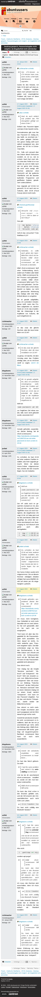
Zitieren (34, 62)
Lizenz (3, 987)
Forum (13, 19)
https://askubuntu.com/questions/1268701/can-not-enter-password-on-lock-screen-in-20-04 (29, 612)
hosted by (4, 2)
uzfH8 (4, 62)
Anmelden (28, 4)
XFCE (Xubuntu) (26, 39)
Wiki (20, 19)
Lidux (21, 113)
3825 (9, 378)
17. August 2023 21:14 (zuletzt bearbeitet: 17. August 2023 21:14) (26, 450)
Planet (34, 19)
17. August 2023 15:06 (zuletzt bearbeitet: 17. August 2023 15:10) (26, 106)
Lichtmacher (23, 69)
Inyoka (10, 979)
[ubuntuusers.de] (14, 12)
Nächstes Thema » (33, 968)
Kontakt (8, 987)
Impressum (23, 987)
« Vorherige (16, 52)
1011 (9, 77)
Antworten (7, 57)
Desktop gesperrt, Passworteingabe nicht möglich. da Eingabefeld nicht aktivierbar (21, 41)
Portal (6, 19)
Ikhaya (27, 19)
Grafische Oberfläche (13, 39)
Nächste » (34, 52)
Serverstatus (31, 987)
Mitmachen (20, 24)
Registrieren (36, 4)
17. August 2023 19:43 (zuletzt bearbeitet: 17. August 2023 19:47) (26, 422)
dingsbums (6, 371)
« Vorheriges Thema (18, 968)
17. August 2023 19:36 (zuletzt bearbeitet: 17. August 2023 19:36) (26, 373)
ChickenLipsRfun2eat (26, 205)
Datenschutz (15, 987)
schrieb (30, 69)
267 (9, 329)
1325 (9, 456)
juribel (4, 448)
